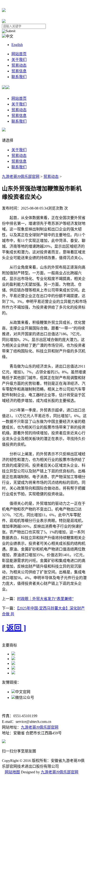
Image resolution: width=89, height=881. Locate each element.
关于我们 (19, 60)
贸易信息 (19, 71)
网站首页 (19, 54)
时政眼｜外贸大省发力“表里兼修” (45, 599)
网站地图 (12, 772)
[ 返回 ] (14, 628)
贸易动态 (19, 65)
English (17, 45)
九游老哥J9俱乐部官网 (20, 177)
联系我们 (19, 77)
